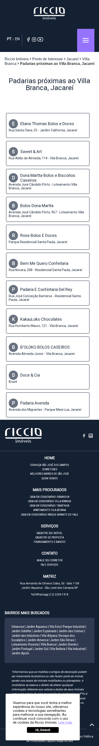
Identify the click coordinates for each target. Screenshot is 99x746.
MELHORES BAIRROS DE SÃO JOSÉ (49, 473)
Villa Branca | (49, 644)
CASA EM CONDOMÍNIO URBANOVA (49, 496)
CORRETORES (49, 469)
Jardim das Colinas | (71, 631)
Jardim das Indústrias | (26, 635)
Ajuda (51, 741)
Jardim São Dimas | (63, 640)
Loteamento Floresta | (26, 644)
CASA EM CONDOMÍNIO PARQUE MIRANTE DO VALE (49, 514)
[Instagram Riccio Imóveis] (91, 437)
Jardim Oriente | (68, 644)
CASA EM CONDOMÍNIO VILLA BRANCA (49, 501)
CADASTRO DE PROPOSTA (49, 537)
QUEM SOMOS (49, 478)
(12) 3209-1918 (58, 594)
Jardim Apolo (20, 653)
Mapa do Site (65, 741)
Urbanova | (18, 626)
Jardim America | (38, 640)
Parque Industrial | (74, 626)
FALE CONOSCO (49, 564)
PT (9, 39)
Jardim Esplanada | (45, 631)
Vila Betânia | (58, 649)
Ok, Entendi (42, 730)
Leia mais (65, 723)
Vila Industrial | (76, 649)
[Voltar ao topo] (92, 725)
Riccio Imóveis (49, 13)
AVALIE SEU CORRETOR (49, 560)
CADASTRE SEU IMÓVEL (49, 533)
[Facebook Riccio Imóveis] (86, 437)
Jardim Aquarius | (37, 626)
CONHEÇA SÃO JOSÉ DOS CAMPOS (49, 465)
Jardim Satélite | (22, 631)
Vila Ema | (56, 626)
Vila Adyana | (50, 635)
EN (17, 39)
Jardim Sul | (42, 649)
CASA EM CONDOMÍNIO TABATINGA (49, 505)
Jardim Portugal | (23, 649)
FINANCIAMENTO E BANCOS (49, 542)
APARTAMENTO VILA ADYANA (49, 510)
